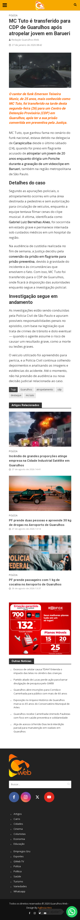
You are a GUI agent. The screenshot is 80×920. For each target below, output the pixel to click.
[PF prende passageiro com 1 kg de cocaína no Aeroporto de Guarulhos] (40, 552)
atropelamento (44, 389)
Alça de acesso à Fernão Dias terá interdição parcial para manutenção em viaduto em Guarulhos (39, 727)
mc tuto (30, 395)
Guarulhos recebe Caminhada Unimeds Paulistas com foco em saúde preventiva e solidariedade (42, 715)
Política (18, 871)
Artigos (18, 814)
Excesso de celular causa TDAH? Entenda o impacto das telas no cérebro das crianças (38, 671)
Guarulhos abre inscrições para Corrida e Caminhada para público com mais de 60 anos (40, 691)
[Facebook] (14, 797)
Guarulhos (26, 389)
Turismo (18, 881)
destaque (16, 395)
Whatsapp (19, 891)
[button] (71, 911)
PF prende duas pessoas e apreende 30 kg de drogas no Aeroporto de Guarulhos (40, 522)
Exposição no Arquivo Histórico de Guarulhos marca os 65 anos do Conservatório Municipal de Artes (42, 703)
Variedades (20, 886)
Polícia (13, 15)
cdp (59, 389)
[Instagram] (26, 797)
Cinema (18, 829)
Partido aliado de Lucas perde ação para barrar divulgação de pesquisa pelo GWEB (41, 681)
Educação (19, 843)
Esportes (19, 856)
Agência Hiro (45, 907)
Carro (17, 819)
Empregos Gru (22, 851)
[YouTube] (49, 797)
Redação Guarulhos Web (25, 39)
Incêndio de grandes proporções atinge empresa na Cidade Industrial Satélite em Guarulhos (39, 460)
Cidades (18, 823)
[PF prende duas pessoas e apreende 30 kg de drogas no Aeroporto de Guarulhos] (40, 493)
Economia (19, 839)
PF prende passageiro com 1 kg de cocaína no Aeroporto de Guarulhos (35, 582)
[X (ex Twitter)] (37, 797)
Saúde (17, 876)
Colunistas (20, 834)
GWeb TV (19, 861)
